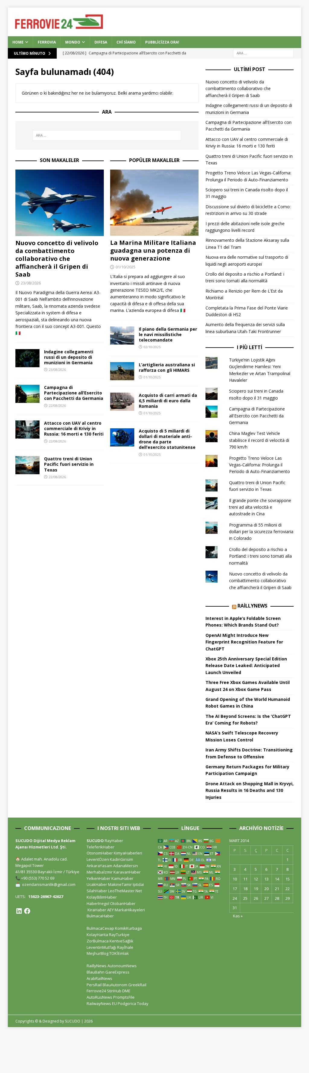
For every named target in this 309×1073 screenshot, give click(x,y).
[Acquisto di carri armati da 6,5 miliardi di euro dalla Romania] (122, 402)
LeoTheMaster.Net (125, 890)
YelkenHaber (98, 878)
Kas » (238, 916)
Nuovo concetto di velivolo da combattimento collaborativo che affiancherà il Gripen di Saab (56, 258)
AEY (110, 910)
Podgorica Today (133, 1003)
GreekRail (137, 984)
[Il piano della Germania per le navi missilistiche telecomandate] (122, 335)
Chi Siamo (126, 42)
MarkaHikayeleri (130, 910)
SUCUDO (95, 840)
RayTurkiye (119, 934)
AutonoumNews (122, 965)
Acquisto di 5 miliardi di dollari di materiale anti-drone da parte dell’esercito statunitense (167, 439)
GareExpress (117, 972)
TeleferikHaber (100, 847)
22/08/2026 (57, 405)
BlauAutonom (115, 984)
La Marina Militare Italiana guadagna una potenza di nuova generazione (153, 250)
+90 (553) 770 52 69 (37, 878)
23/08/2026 (31, 283)
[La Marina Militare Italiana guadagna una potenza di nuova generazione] (154, 203)
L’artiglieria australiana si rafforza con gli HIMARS (167, 367)
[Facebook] (27, 911)
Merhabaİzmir (100, 872)
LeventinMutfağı (101, 947)
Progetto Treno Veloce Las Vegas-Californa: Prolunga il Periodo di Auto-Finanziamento (259, 465)
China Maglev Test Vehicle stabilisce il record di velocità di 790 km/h (259, 440)
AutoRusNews (99, 997)
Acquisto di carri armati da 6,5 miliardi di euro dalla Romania (168, 400)
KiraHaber (97, 910)
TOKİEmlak (119, 953)
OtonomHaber (100, 853)
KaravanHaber (127, 872)
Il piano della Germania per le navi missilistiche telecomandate (168, 334)
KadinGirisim (121, 859)
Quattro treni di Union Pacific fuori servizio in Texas (69, 464)
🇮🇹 (18, 333)
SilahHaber (97, 890)
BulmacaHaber (100, 916)
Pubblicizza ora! (162, 42)
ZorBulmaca (98, 941)
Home (18, 42)
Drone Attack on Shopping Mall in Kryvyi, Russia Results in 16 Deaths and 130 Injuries (249, 790)
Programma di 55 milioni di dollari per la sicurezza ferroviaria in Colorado (261, 531)
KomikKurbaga (128, 928)
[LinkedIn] (19, 911)
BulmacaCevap (100, 928)
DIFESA (100, 42)
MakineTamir (120, 884)
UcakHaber (97, 884)
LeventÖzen (98, 859)
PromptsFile (124, 997)
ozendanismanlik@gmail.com (48, 884)
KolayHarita (97, 934)
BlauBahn (95, 972)
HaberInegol (98, 903)
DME (126, 991)
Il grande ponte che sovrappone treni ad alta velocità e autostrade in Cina (260, 507)
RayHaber (114, 840)
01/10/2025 (125, 267)
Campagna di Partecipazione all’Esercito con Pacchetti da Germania (73, 392)
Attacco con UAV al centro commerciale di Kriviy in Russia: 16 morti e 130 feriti (74, 428)
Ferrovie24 (96, 991)
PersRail (94, 984)
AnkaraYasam (99, 865)
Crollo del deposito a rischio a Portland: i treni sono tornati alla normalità (260, 556)
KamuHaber (122, 878)
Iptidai (138, 884)
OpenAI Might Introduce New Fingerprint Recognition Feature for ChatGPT (244, 642)
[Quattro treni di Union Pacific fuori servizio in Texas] (27, 465)
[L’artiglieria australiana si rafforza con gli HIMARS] (122, 371)
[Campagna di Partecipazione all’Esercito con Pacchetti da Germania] (27, 394)
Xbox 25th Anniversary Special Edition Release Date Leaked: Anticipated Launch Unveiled (246, 665)
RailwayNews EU (102, 1003)
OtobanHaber (122, 903)
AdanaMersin (125, 865)
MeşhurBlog (97, 953)
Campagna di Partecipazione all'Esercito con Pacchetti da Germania (257, 415)
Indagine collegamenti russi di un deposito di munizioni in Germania (68, 357)
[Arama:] (263, 53)
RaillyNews (252, 605)
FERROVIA (47, 42)
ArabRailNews (99, 978)
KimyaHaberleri (128, 853)
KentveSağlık (121, 941)
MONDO (72, 42)
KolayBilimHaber (102, 897)
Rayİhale (125, 947)
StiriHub (114, 991)
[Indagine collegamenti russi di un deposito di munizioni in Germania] (27, 358)
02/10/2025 (152, 347)
